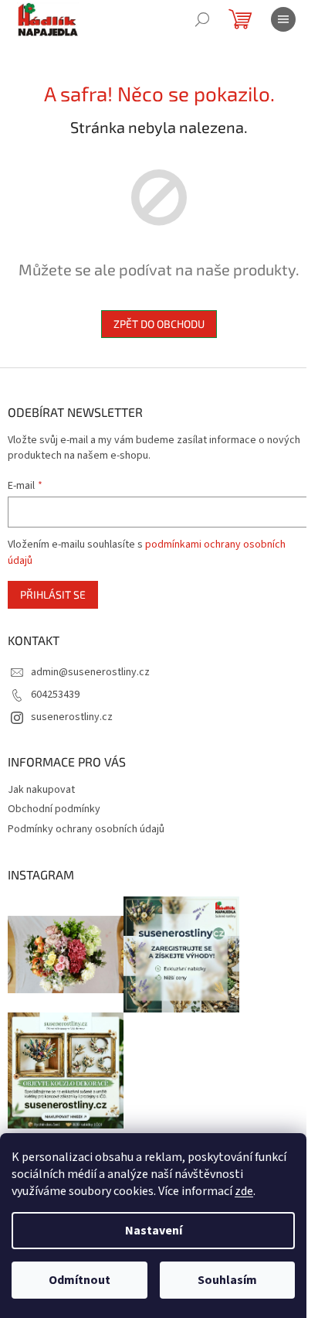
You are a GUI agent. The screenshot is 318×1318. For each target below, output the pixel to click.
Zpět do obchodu (159, 323)
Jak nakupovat (41, 789)
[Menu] (283, 19)
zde (244, 1191)
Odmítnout (79, 1280)
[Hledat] (202, 19)
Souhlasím (227, 1280)
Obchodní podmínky (54, 809)
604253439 (55, 694)
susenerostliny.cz (72, 717)
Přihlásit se (53, 594)
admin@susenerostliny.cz (90, 672)
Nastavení (153, 1230)
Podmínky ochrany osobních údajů (86, 829)
